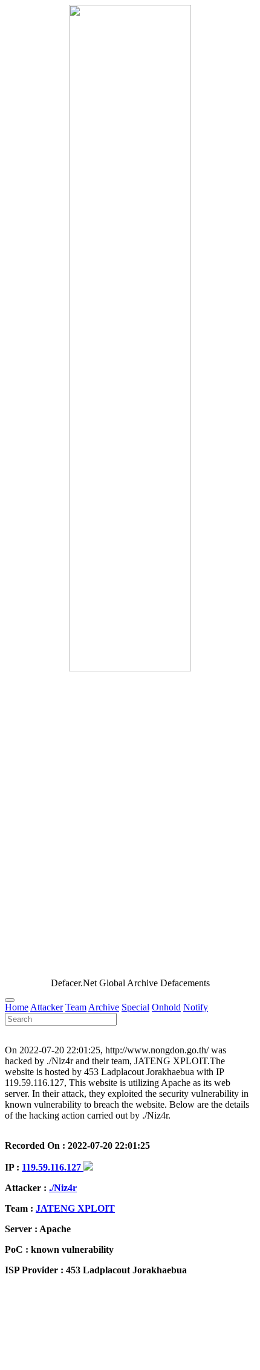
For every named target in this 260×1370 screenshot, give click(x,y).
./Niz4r (63, 1188)
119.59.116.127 (52, 1167)
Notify (195, 1007)
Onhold (166, 1007)
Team (75, 1007)
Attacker (46, 1007)
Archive (103, 1007)
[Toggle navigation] (10, 1000)
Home (16, 1007)
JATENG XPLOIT (75, 1208)
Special (135, 1007)
